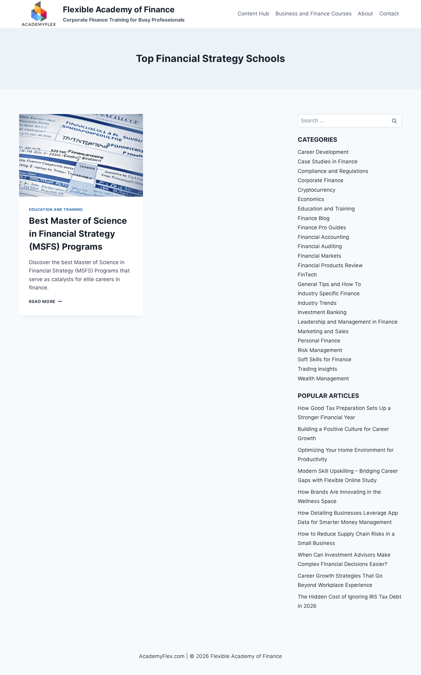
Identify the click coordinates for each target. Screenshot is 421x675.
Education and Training (56, 209)
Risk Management (320, 350)
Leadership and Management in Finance (348, 322)
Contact (389, 13)
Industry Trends (317, 303)
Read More (45, 301)
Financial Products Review (330, 265)
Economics (311, 199)
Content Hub (253, 13)
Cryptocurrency (316, 190)
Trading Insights (317, 369)
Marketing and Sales (323, 331)
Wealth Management (323, 378)
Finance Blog (313, 218)
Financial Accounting (323, 237)
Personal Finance (319, 341)
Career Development (323, 152)
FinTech (307, 275)
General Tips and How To (329, 284)
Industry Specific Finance (329, 293)
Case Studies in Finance (328, 161)
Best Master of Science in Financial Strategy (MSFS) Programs (78, 233)
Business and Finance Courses (314, 13)
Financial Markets (319, 256)
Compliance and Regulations (333, 171)
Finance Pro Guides (322, 227)
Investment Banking (322, 312)
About (365, 13)
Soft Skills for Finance (324, 359)
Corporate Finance (320, 180)
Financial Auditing (320, 246)
